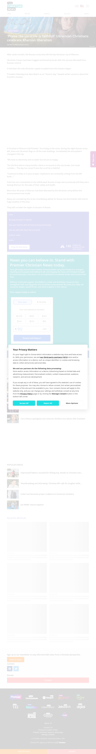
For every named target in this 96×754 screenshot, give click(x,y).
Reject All (48, 403)
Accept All (24, 403)
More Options (72, 403)
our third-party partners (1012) (54, 357)
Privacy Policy (26, 393)
